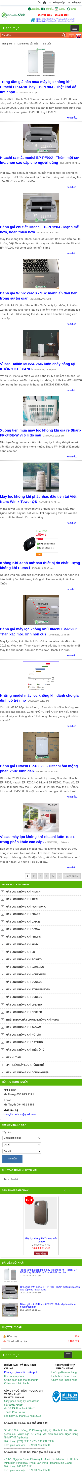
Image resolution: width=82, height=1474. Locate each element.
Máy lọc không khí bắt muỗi (24, 1042)
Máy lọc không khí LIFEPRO (24, 1004)
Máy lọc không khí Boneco (24, 997)
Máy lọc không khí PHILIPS (23, 936)
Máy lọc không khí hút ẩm (23, 1034)
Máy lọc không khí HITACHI (23, 891)
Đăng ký (76, 2)
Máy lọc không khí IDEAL (22, 899)
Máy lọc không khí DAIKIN (23, 921)
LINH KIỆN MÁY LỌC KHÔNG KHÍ (25, 1065)
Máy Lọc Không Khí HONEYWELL (26, 974)
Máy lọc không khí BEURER (24, 1012)
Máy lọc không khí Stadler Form (28, 989)
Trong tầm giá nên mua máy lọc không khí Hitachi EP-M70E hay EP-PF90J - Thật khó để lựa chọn (38, 87)
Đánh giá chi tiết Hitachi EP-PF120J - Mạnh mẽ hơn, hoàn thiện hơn (48, 1305)
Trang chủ (7, 43)
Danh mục (11, 28)
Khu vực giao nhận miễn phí (20, 1372)
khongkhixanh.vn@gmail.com (20, 1114)
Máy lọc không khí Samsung (25, 967)
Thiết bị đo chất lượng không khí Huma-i (33, 1019)
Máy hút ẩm (13, 1057)
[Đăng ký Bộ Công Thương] (64, 1396)
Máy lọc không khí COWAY (23, 929)
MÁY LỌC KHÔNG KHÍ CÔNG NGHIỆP (27, 1072)
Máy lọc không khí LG (20, 952)
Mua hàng (41, 1254)
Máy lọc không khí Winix (22, 944)
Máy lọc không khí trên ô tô (25, 1049)
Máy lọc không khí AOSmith (24, 959)
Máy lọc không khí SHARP (23, 914)
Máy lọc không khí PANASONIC (26, 906)
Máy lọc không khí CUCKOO (24, 982)
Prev (65, 1190)
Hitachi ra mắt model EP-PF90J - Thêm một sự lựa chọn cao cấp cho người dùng (50, 1288)
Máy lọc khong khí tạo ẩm (23, 1027)
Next (69, 1190)
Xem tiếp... (72, 117)
